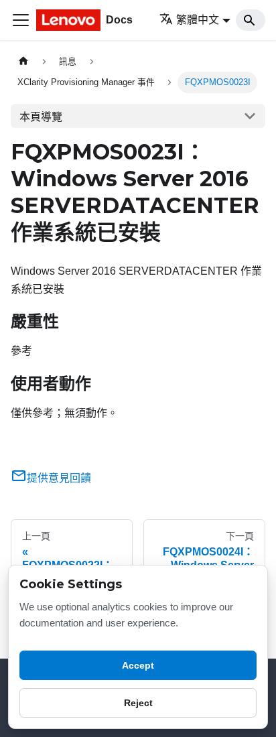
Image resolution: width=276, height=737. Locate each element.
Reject (138, 702)
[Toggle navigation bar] (21, 20)
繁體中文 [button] (197, 19)
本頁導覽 (40, 117)
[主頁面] (23, 61)
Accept (138, 665)
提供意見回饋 (59, 478)
